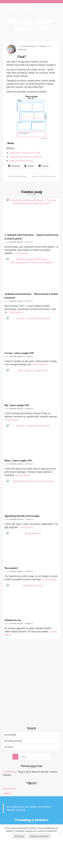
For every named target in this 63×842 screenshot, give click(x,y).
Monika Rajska (17, 7)
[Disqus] (31, 678)
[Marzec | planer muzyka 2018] (31, 440)
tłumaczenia (9, 788)
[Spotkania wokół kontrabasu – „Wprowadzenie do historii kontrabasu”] (31, 274)
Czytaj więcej (21, 253)
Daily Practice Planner (21, 160)
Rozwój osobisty (21, 176)
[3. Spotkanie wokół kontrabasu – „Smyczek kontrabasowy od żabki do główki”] (31, 214)
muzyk (41, 176)
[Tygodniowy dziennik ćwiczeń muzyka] (31, 496)
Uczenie (8, 747)
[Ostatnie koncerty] (31, 600)
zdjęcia (6, 793)
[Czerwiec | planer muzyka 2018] (31, 333)
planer (47, 176)
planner (53, 176)
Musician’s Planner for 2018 (25, 152)
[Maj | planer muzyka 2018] (31, 385)
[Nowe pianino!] (31, 548)
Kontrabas (11, 176)
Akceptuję (19, 836)
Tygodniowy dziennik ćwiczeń (26, 156)
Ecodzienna (9, 771)
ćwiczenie (35, 176)
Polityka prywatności (39, 836)
